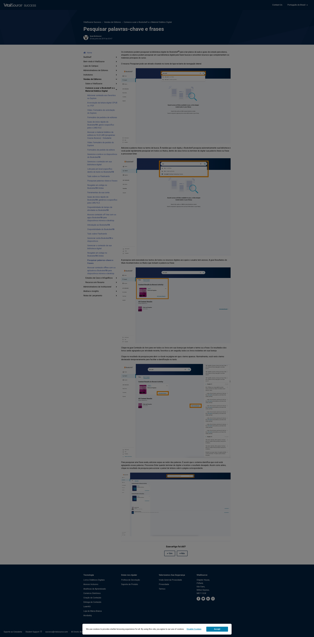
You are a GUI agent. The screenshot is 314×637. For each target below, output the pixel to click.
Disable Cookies (194, 629)
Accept (217, 629)
